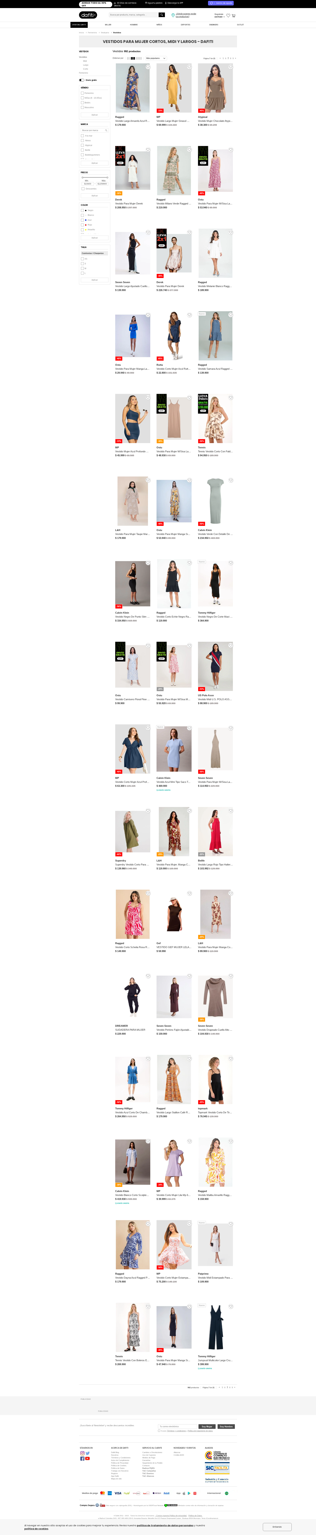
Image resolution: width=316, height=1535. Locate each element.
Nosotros (114, 1455)
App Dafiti (115, 1476)
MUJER (108, 25)
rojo (89, 225)
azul (89, 220)
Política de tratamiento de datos (200, 1431)
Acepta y (187, 1431)
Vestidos (83, 57)
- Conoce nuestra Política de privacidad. (171, 1516)
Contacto (146, 1466)
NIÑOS (159, 25)
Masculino (89, 107)
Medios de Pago (148, 1458)
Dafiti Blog (115, 1452)
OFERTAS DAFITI (79, 25)
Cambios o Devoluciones (152, 1452)
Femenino (83, 73)
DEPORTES (185, 25)
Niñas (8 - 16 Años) (93, 98)
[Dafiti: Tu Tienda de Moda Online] (88, 15)
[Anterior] (220, 58)
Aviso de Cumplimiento (120, 1460)
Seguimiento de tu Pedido (152, 1463)
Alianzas (177, 1452)
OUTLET (240, 25)
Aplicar (95, 115)
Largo (85, 65)
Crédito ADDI (179, 1455)
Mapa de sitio (116, 1479)
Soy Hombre (226, 1426)
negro (90, 210)
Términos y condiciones (176, 1431)
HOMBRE (134, 25)
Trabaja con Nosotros (120, 1471)
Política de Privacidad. (120, 1463)
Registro (114, 1473)
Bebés (87, 103)
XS (86, 259)
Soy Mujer (207, 1426)
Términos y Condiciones (121, 1458)
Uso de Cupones (149, 1455)
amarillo (91, 229)
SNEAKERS (213, 25)
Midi (85, 61)
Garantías (146, 1460)
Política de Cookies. (119, 1466)
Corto (85, 69)
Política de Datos (118, 1468)
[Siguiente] (236, 58)
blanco (90, 215)
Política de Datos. (195, 1516)
